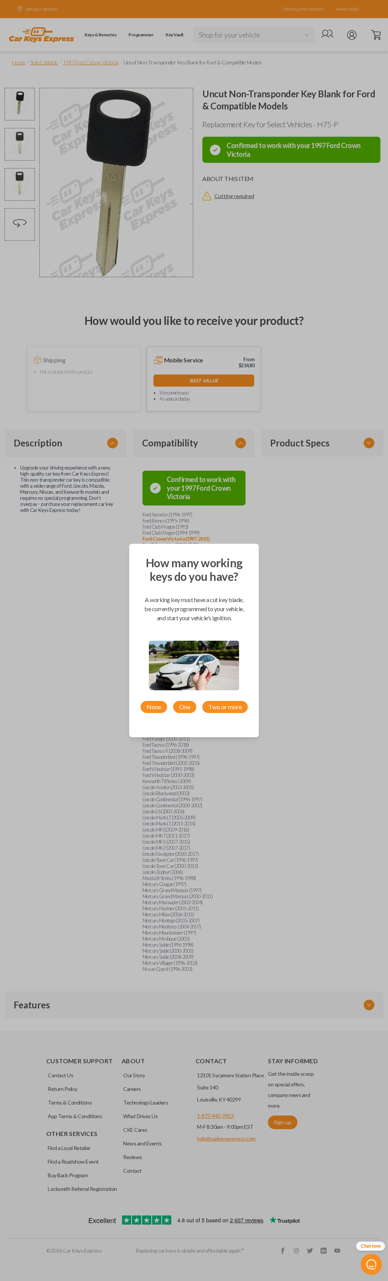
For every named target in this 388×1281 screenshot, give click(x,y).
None (154, 706)
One (184, 706)
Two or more (225, 706)
